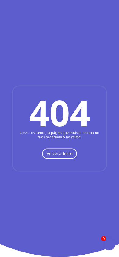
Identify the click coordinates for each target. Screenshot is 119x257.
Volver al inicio (60, 153)
